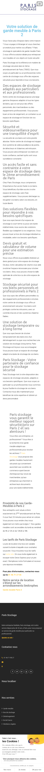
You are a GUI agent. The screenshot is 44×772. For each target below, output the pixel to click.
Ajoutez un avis (7, 638)
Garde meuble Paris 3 (12, 590)
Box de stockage (9, 712)
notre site (10, 554)
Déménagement (9, 716)
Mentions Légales (9, 724)
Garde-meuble (8, 708)
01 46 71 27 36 (14, 575)
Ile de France (7, 720)
